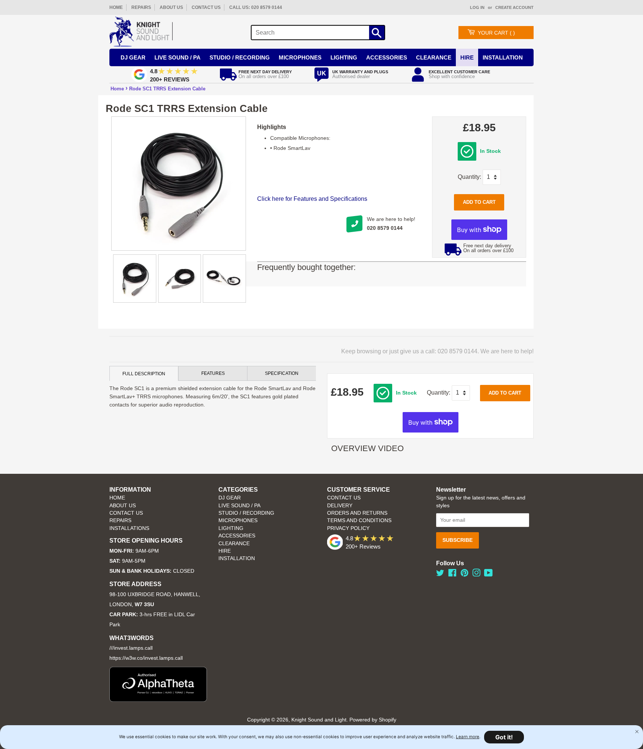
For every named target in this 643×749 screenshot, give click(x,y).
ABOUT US (171, 7)
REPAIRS (141, 7)
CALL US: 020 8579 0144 (255, 7)
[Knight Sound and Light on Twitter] (440, 574)
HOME (116, 7)
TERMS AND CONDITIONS (359, 520)
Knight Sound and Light (318, 720)
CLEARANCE (234, 543)
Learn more (467, 736)
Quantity (469, 177)
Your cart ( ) (496, 33)
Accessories (386, 57)
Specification (281, 373)
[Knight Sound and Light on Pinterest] (464, 574)
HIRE (224, 551)
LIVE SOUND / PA (239, 505)
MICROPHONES (237, 520)
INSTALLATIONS (129, 528)
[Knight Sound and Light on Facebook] (452, 574)
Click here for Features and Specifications (312, 199)
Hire (467, 57)
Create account (514, 7)
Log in (477, 7)
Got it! (504, 737)
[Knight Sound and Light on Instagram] (476, 574)
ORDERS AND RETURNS (357, 513)
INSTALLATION (503, 57)
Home (117, 88)
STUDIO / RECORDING (246, 513)
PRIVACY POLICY (348, 528)
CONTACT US (206, 7)
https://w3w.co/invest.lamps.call (146, 658)
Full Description (143, 374)
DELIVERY (339, 505)
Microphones (300, 57)
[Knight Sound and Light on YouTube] (488, 574)
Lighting (343, 57)
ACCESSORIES (236, 536)
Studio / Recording (239, 57)
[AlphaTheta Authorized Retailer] (158, 700)
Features (213, 373)
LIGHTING (230, 528)
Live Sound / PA (177, 57)
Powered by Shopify (372, 720)
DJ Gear (133, 57)
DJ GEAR (229, 498)
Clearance (433, 57)
